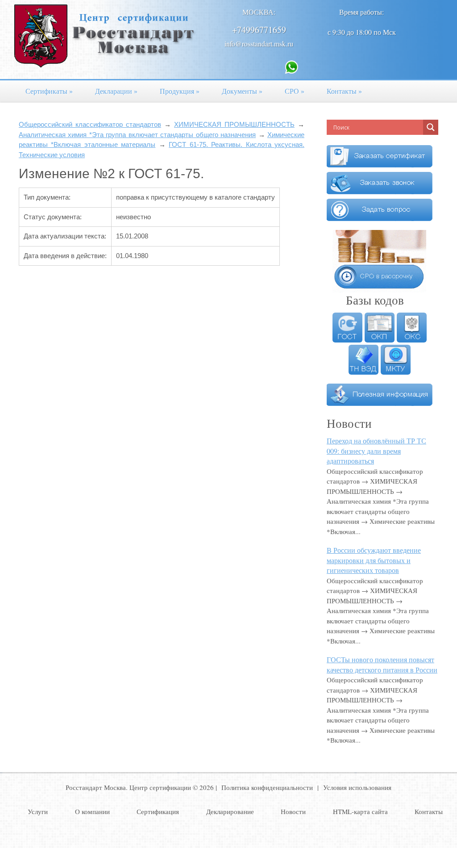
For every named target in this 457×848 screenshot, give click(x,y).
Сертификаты (49, 91)
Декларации (116, 91)
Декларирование (230, 811)
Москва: (258, 12)
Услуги (38, 811)
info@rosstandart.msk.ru (258, 43)
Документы (242, 91)
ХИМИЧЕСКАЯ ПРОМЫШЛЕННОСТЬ (234, 124)
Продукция (179, 91)
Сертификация (158, 811)
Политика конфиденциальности (267, 787)
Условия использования (357, 787)
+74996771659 (259, 30)
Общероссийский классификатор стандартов (90, 124)
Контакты (344, 91)
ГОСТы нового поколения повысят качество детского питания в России (382, 664)
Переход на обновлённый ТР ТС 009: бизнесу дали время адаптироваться (376, 450)
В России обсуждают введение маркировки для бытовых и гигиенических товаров (374, 560)
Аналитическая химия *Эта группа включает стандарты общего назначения (137, 134)
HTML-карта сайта (360, 811)
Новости (293, 811)
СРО (294, 91)
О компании (92, 811)
